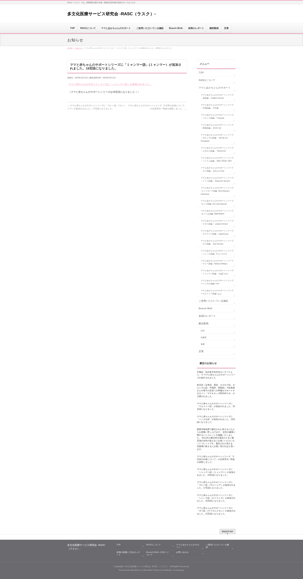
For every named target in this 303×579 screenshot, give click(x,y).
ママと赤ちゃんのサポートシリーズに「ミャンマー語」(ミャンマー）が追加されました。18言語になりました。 (216, 472)
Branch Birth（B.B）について (157, 553)
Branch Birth (205, 308)
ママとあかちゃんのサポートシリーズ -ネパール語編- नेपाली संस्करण (217, 212)
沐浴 (203, 331)
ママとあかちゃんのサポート (215, 87)
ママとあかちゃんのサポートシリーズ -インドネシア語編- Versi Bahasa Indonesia (217, 191)
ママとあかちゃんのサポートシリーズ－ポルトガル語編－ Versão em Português (217, 138)
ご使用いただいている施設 (213, 300)
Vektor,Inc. (168, 570)
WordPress (136, 570)
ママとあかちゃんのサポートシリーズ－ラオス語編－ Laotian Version (217, 222)
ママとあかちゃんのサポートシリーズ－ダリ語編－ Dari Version (217, 242)
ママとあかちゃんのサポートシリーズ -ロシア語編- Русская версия (217, 202)
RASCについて (207, 80)
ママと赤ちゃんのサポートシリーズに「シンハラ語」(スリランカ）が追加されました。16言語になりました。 (216, 498)
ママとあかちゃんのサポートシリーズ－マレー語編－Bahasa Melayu (217, 262)
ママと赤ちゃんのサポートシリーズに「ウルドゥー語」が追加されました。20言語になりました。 (216, 406)
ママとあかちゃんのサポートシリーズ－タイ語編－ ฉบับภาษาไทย (217, 169)
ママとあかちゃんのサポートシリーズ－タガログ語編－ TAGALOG (217, 149)
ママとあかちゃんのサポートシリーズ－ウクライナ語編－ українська (217, 232)
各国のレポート (207, 315)
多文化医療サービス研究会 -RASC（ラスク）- (111, 13)
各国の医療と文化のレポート (128, 553)
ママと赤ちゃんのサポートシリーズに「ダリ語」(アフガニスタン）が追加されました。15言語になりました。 (216, 511)
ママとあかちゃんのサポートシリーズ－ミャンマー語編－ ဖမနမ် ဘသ (217, 272)
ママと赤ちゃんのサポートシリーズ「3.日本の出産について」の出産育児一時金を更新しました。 (216, 459)
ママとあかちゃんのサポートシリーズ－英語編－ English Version (217, 96)
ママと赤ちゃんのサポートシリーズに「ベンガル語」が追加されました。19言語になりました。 (216, 419)
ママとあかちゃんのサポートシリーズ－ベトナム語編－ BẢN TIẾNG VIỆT (217, 159)
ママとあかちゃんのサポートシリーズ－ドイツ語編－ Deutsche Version (217, 179)
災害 (201, 351)
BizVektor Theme (152, 570)
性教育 (204, 337)
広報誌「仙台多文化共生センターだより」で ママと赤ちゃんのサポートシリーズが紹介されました (216, 375)
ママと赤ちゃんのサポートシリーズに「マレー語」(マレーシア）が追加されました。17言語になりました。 (216, 485)
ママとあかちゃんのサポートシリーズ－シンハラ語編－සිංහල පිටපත (217, 252)
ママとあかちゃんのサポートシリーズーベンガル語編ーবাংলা (217, 282)
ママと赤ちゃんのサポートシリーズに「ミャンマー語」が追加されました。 (110, 84)
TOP (201, 72)
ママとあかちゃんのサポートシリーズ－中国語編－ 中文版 (217, 106)
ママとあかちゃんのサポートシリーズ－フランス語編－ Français (217, 116)
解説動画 (203, 323)
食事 (203, 344)
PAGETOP (227, 531)
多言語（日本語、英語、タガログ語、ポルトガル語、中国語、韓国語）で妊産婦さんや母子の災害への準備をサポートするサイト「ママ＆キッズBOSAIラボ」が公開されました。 (216, 391)
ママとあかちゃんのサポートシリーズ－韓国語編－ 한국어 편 (217, 126)
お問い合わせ (182, 552)
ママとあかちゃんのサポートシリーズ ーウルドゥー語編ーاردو (217, 292)
